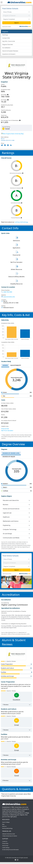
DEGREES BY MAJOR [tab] (9, 456)
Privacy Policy (5, 843)
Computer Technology (9, 529)
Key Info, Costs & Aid (8, 41)
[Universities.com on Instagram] (17, 859)
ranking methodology (21, 222)
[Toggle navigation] (1, 2)
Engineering (6, 525)
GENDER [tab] (5, 365)
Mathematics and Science (10, 521)
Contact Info (6, 38)
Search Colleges (6, 822)
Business (5, 504)
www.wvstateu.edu (9, 297)
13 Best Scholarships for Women (9, 836)
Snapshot (5, 31)
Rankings (5, 35)
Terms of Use (5, 845)
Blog (3, 824)
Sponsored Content (6, 26)
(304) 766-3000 (7, 292)
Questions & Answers (8, 54)
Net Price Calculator (7, 430)
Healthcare (6, 517)
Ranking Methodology (7, 828)
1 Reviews (5, 704)
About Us (4, 826)
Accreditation (6, 48)
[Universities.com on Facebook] (15, 859)
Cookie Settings (5, 847)
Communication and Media (11, 538)
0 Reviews (5, 780)
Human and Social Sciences (11, 509)
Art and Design (7, 533)
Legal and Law (7, 513)
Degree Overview (7, 44)
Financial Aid (5, 429)
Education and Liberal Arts (11, 500)
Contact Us (4, 841)
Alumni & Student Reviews (10, 51)
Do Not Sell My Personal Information (10, 849)
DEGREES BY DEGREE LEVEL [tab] (11, 453)
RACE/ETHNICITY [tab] (15, 365)
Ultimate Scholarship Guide (8, 834)
